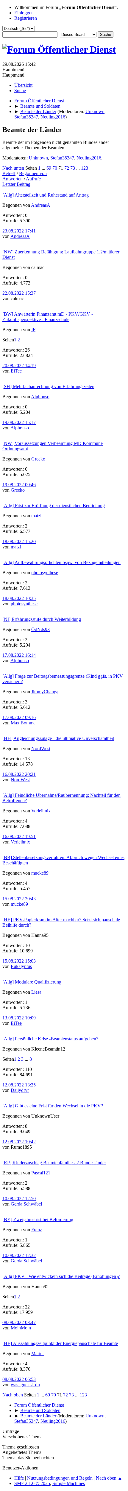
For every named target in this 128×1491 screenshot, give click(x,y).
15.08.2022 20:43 (19, 898)
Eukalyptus (21, 966)
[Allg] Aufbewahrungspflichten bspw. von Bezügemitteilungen (61, 562)
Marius (37, 1353)
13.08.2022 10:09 (19, 1017)
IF (33, 329)
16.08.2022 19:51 (19, 836)
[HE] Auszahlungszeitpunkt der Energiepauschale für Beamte (60, 1343)
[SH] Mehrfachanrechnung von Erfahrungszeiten (48, 386)
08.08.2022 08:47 (19, 1322)
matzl (36, 515)
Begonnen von (33, 173)
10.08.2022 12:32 (19, 1255)
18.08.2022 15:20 (19, 541)
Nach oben (12, 1394)
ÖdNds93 (40, 629)
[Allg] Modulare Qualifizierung (31, 981)
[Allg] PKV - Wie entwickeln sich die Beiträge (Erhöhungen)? (61, 1276)
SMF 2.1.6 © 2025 (32, 1483)
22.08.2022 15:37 (19, 293)
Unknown (94, 111)
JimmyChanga (44, 691)
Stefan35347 (26, 116)
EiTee (16, 370)
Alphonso (40, 396)
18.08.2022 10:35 (19, 598)
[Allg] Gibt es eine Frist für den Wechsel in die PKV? (52, 1105)
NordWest (40, 748)
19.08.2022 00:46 (19, 484)
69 (48, 168)
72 (66, 168)
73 (72, 168)
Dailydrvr (20, 1090)
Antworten (12, 178)
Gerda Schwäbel (26, 1203)
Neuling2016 (52, 116)
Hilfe (19, 1478)
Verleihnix (41, 810)
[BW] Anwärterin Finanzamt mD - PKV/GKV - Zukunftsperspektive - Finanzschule (47, 316)
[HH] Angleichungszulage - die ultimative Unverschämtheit (58, 738)
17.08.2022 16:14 (19, 655)
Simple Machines (68, 1483)
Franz (36, 1229)
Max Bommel (24, 722)
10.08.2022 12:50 (19, 1198)
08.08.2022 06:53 (19, 1379)
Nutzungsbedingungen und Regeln (60, 1478)
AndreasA (40, 205)
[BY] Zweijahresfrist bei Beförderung (37, 1219)
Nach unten (13, 168)
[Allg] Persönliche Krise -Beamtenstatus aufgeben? (50, 1038)
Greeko (38, 458)
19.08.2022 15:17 (19, 422)
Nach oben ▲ (109, 1478)
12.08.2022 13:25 (19, 1084)
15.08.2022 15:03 (19, 960)
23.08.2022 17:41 (19, 230)
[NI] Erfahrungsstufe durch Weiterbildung (41, 619)
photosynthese (44, 572)
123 (84, 168)
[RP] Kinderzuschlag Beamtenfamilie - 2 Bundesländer (54, 1162)
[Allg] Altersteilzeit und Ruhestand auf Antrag (45, 194)
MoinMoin (21, 1327)
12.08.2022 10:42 (19, 1141)
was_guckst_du (25, 1384)
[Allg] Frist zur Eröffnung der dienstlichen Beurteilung (53, 505)
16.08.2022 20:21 (19, 774)
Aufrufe (33, 178)
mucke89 (40, 873)
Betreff (8, 173)
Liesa (36, 992)
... (44, 168)
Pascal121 (40, 1172)
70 (54, 168)
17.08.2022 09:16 (19, 717)
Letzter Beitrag (16, 184)
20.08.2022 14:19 (19, 365)
